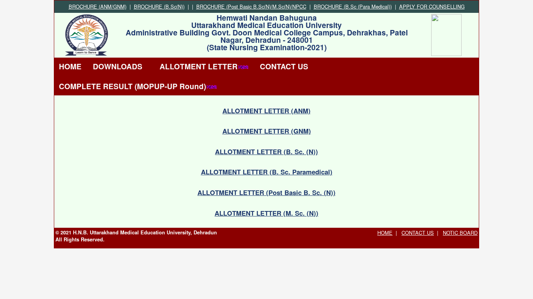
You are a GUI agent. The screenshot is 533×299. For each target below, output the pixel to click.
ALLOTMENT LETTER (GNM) (266, 130)
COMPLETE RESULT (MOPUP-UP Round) (132, 86)
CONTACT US (284, 66)
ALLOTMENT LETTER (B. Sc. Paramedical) (266, 171)
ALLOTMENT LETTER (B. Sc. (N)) (266, 151)
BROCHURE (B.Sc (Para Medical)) (353, 6)
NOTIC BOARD (460, 232)
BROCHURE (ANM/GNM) (97, 6)
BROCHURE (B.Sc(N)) (159, 6)
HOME (70, 66)
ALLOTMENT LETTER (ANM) (266, 110)
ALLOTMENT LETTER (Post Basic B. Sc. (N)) (266, 192)
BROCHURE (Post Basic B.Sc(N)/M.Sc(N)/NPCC (251, 6)
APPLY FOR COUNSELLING (432, 6)
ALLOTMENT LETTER (199, 66)
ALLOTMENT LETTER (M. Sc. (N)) (266, 213)
